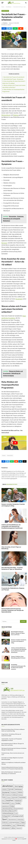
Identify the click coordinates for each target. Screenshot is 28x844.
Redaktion (5, 23)
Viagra (23, 822)
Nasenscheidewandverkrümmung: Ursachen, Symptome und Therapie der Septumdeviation (12, 610)
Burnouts (4, 243)
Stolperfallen (20, 819)
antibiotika (4, 789)
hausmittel (22, 797)
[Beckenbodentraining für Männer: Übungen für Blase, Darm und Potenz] (6, 633)
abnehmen (7, 786)
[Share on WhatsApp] (15, 28)
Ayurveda (11, 789)
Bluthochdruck (5, 115)
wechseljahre (6, 825)
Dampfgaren (13, 792)
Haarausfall (15, 797)
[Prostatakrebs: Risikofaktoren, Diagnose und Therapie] (14, 579)
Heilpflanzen (18, 800)
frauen (3, 455)
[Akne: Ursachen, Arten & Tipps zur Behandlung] (14, 538)
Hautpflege (9, 800)
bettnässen (18, 789)
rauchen (15, 810)
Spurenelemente (12, 819)
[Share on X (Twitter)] (9, 28)
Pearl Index (4, 810)
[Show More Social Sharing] (25, 28)
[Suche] (26, 2)
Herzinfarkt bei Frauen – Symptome (12, 79)
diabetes (20, 792)
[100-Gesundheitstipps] (14, 2)
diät (3, 795)
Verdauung (4, 822)
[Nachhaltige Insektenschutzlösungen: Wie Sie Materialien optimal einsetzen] (6, 666)
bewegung (5, 792)
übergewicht (19, 828)
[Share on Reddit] (20, 28)
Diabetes (15, 115)
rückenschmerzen (8, 813)
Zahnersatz (20, 825)
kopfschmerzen (5, 806)
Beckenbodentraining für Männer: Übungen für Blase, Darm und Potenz (18, 633)
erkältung (14, 794)
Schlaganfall (6, 816)
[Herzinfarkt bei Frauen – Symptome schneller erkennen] (14, 40)
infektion (12, 803)
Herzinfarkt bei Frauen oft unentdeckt (13, 77)
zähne (13, 828)
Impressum (4, 838)
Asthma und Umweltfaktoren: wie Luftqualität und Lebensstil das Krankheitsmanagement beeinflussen (12, 526)
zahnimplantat (6, 828)
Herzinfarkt (19, 299)
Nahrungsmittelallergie (18, 808)
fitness (8, 797)
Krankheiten (5, 10)
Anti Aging (19, 786)
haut (3, 800)
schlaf (16, 813)
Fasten (4, 797)
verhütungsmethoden (14, 822)
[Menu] (2, 2)
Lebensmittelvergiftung (7, 808)
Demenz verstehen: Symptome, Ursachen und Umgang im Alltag (18, 641)
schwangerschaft (17, 816)
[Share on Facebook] (4, 28)
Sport (4, 819)
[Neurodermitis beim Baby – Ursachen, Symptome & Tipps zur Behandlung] (14, 558)
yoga (14, 825)
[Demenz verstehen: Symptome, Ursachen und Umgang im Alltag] (14, 495)
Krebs (12, 806)
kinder (18, 803)
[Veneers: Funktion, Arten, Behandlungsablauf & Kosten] (6, 658)
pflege (10, 810)
